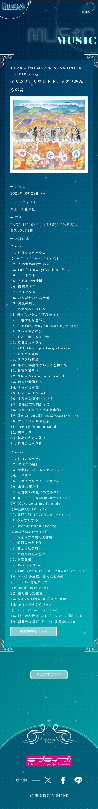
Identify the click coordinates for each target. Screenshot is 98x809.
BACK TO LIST (49, 674)
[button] (49, 732)
